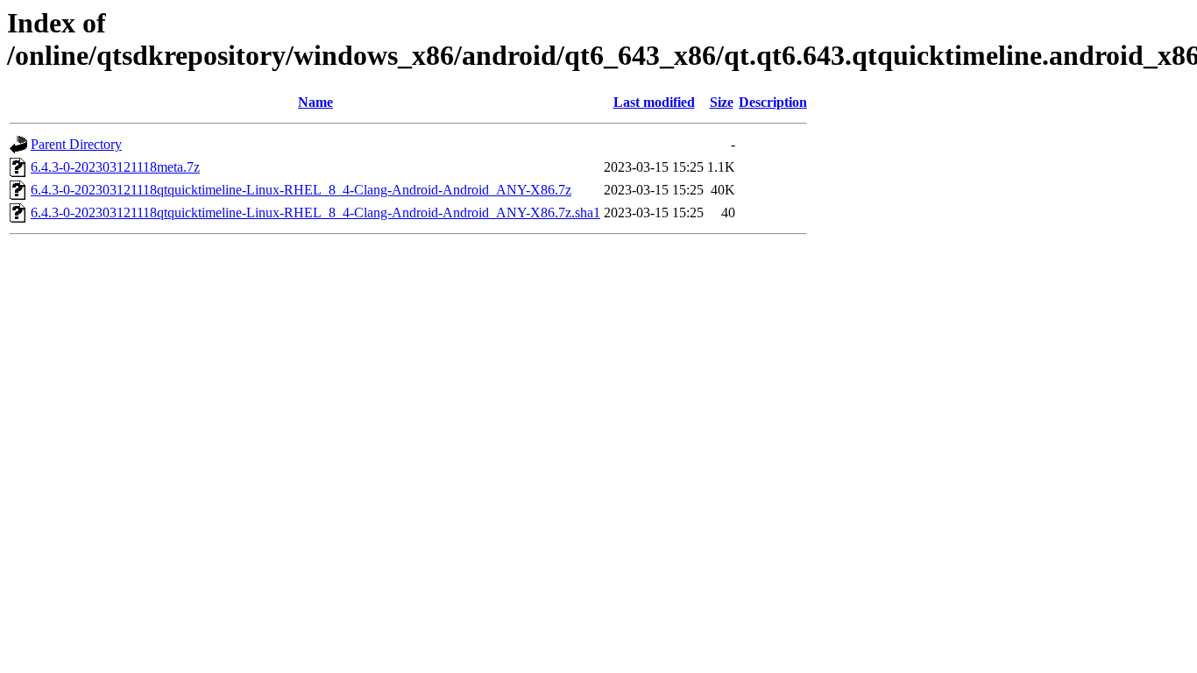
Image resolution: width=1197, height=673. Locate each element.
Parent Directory (76, 144)
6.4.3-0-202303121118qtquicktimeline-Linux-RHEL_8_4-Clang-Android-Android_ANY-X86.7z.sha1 (315, 212)
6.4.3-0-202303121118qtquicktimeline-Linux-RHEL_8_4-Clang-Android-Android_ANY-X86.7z (301, 189)
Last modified (654, 102)
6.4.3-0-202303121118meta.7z (115, 166)
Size (721, 102)
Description (773, 102)
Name (315, 102)
